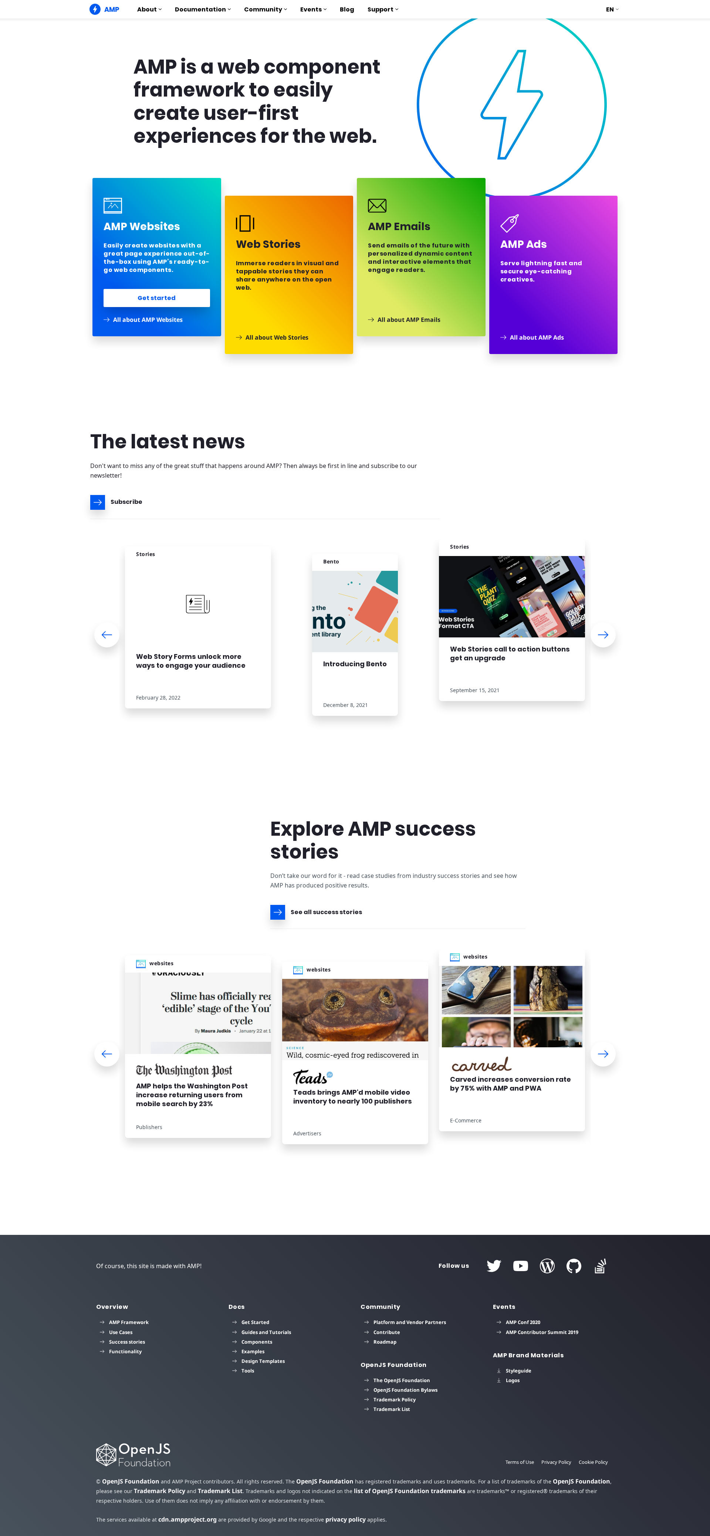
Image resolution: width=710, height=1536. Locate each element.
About (147, 9)
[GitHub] (574, 1266)
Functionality (125, 1351)
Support (380, 9)
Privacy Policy (556, 1462)
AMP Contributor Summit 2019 (542, 1332)
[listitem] (198, 632)
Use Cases (120, 1332)
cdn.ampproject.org (187, 1519)
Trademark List (391, 1409)
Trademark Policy (394, 1399)
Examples (252, 1351)
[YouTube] (520, 1266)
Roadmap (384, 1341)
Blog (347, 9)
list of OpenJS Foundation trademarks (410, 1491)
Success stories (127, 1341)
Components (256, 1341)
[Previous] (106, 634)
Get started (157, 298)
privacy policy (345, 1519)
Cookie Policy (593, 1462)
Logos (513, 1380)
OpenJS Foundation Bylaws (405, 1390)
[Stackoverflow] (600, 1266)
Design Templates (263, 1361)
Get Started (255, 1322)
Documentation (200, 9)
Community (263, 9)
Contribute (386, 1332)
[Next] (603, 634)
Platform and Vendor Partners (409, 1322)
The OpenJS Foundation (401, 1380)
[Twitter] (494, 1266)
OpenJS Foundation (130, 1481)
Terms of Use (520, 1462)
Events (311, 9)
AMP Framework (129, 1322)
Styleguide (518, 1370)
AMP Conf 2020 (523, 1322)
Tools (247, 1370)
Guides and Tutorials (266, 1332)
